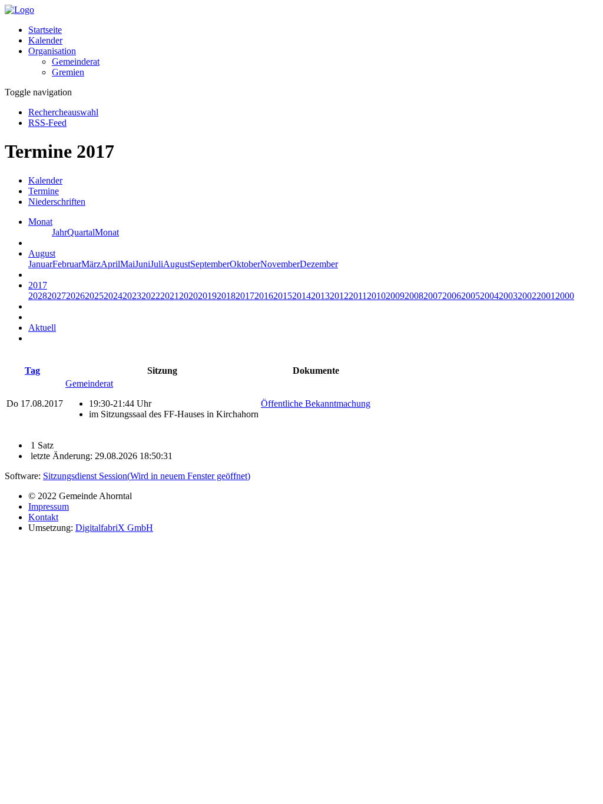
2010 (376, 296)
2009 (395, 296)
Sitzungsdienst (146, 476)
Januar (40, 264)
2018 (226, 296)
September (210, 264)
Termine (43, 191)
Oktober (245, 264)
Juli (156, 264)
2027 (56, 296)
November (280, 264)
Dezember (319, 264)
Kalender (45, 40)
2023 (131, 296)
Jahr (59, 232)
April (110, 264)
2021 (169, 296)
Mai (127, 264)
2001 (545, 296)
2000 (564, 296)
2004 (489, 296)
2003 (508, 296)
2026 (75, 296)
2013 (320, 296)
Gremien (68, 72)
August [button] (41, 253)
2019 (207, 296)
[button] (52, 51)
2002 (527, 296)
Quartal (81, 232)
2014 (301, 296)
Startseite (45, 30)
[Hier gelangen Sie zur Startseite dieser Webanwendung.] (19, 10)
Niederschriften (56, 202)
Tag (32, 371)
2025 (94, 296)
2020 (188, 296)
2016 (263, 296)
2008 (414, 296)
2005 (470, 296)
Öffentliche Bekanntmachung (315, 403)
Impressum (48, 506)
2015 (282, 296)
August (176, 264)
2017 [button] (37, 285)
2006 (451, 296)
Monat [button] (40, 222)
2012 (339, 296)
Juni (142, 264)
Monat (107, 232)
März (91, 264)
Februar (66, 264)
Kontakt (43, 517)
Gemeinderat (76, 62)
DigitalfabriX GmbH (114, 528)
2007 (432, 296)
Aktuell (42, 328)
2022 (150, 296)
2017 (245, 296)
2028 (37, 296)
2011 (358, 296)
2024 (113, 296)
